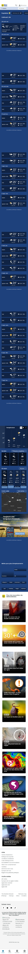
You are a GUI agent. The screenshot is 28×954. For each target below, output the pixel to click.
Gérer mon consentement (9, 864)
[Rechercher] (16, 5)
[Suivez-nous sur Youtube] (11, 908)
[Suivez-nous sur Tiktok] (15, 908)
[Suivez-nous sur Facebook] (3, 908)
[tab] (21, 428)
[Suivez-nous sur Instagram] (7, 908)
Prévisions (21, 8)
